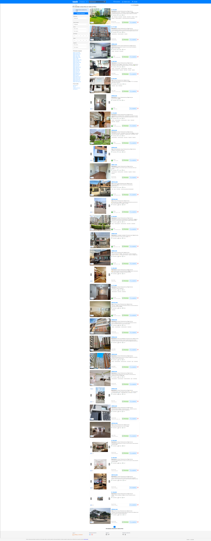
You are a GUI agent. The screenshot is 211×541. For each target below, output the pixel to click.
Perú (76, 5)
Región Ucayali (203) (76, 69)
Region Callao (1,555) (76, 56)
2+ (80, 35)
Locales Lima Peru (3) (76, 87)
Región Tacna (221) (76, 65)
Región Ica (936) (75, 58)
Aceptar (188, 539)
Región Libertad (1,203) (76, 57)
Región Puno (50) (76, 75)
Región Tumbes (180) (76, 70)
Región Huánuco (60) (76, 74)
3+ (83, 35)
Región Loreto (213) (76, 68)
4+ (86, 35)
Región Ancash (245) (76, 64)
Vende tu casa (127, 1)
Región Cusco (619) (76, 61)
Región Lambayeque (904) (77, 59)
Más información (86, 539)
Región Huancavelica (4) (77, 81)
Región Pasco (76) (76, 72)
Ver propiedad (133, 22)
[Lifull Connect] (78, 535)
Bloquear (192, 539)
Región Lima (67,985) (76, 52)
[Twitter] (108, 534)
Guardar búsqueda (81, 13)
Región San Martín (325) (77, 62)
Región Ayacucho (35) (76, 78)
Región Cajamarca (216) (77, 67)
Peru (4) (74, 86)
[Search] (104, 2)
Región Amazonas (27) (76, 79)
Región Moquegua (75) (76, 73)
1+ (77, 35)
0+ (74, 35)
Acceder (135, 1)
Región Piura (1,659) (76, 55)
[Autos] (92, 534)
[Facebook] (106, 534)
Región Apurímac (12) (76, 80)
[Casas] (90, 534)
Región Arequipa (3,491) (77, 53)
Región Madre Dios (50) (77, 76)
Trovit (73, 5)
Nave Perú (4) (75, 85)
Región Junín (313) (76, 63)
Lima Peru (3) (75, 89)
